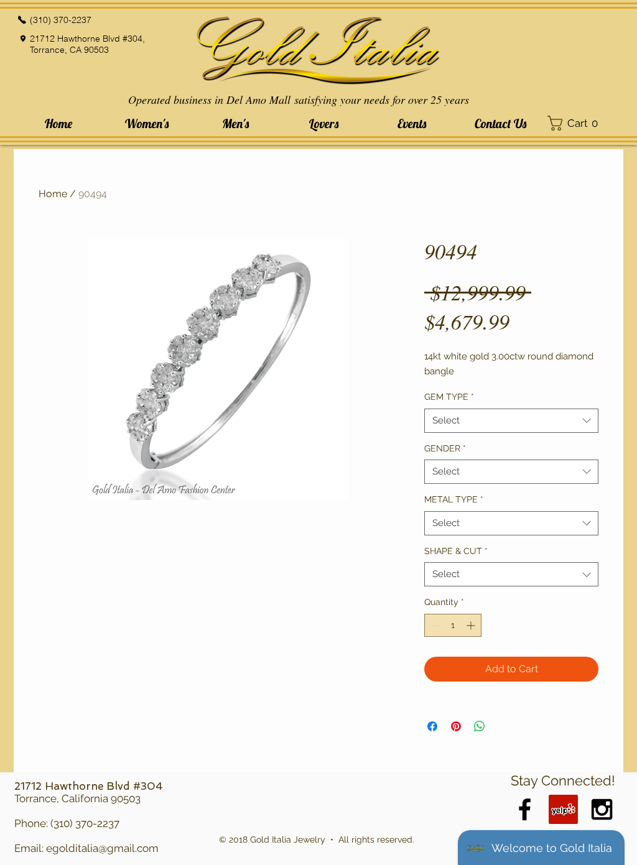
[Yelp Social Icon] (563, 809)
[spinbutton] (453, 625)
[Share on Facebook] (432, 726)
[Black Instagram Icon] (601, 809)
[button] (147, 123)
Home (53, 194)
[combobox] (511, 421)
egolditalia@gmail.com (102, 848)
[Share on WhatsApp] (479, 726)
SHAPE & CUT (456, 551)
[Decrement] (434, 625)
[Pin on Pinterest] (456, 726)
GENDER (445, 448)
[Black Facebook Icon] (524, 809)
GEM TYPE (449, 397)
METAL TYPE (453, 499)
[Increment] (472, 625)
